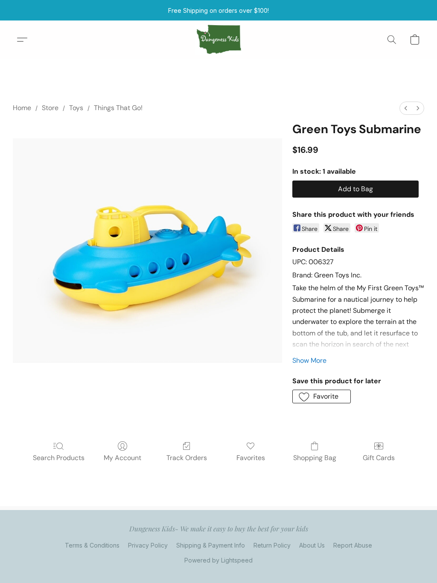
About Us (312, 545)
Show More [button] (309, 360)
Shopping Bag (314, 457)
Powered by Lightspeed (218, 560)
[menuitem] (406, 108)
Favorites (250, 457)
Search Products (58, 457)
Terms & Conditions (92, 545)
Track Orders (186, 457)
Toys (76, 107)
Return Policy (272, 545)
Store (50, 107)
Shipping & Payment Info (210, 545)
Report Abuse (352, 545)
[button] (219, 40)
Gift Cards (379, 457)
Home (22, 107)
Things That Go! (118, 107)
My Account (122, 457)
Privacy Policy (148, 545)
